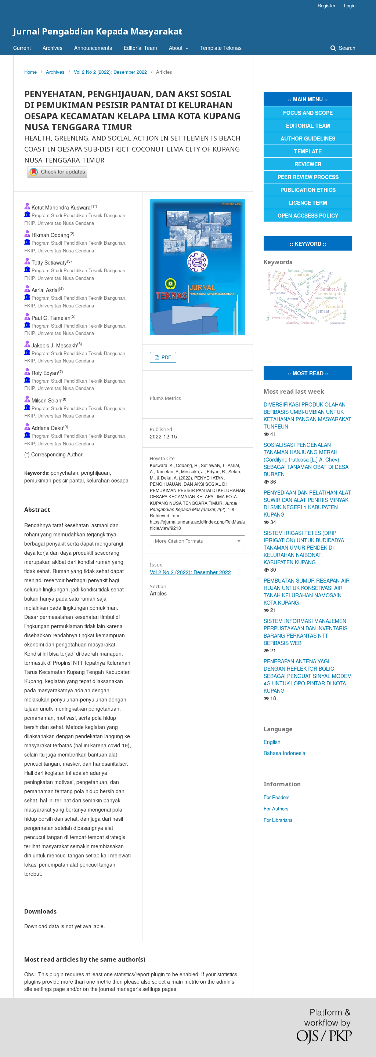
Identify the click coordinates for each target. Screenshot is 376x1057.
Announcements (93, 47)
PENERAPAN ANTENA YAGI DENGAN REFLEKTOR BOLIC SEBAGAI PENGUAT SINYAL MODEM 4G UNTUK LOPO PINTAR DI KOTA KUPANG (308, 675)
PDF (165, 357)
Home (30, 71)
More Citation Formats (179, 540)
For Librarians (278, 819)
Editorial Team (140, 47)
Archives (52, 47)
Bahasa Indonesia (285, 753)
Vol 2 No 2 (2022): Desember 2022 (110, 71)
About (176, 47)
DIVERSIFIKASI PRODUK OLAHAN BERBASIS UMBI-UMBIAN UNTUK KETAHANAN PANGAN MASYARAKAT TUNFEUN (307, 415)
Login (349, 5)
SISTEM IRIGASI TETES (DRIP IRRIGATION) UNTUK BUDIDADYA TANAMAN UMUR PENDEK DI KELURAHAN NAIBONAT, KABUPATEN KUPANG (304, 547)
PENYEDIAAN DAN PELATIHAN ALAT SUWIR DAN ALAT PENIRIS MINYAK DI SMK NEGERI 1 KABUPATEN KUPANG (307, 503)
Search (346, 47)
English (272, 742)
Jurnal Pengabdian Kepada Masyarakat (97, 31)
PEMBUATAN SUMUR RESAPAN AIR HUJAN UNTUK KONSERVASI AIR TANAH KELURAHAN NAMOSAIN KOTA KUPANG (307, 591)
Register (326, 5)
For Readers (277, 797)
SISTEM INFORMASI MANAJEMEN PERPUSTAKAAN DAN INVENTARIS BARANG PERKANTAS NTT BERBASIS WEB (305, 631)
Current (22, 47)
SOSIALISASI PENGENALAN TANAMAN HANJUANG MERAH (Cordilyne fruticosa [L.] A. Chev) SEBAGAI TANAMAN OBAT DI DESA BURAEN (306, 459)
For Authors (276, 808)
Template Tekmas (221, 47)
